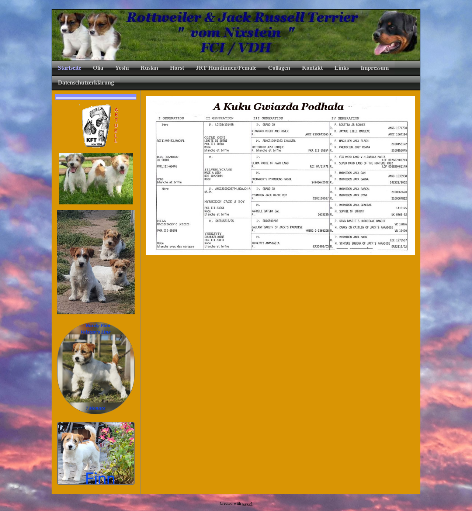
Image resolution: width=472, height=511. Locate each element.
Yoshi (122, 68)
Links (341, 68)
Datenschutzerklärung (86, 82)
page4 (247, 503)
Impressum (375, 68)
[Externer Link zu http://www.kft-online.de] (96, 147)
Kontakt (312, 68)
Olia (98, 68)
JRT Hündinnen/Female (226, 68)
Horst (177, 68)
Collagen (279, 68)
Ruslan (149, 68)
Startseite (69, 68)
